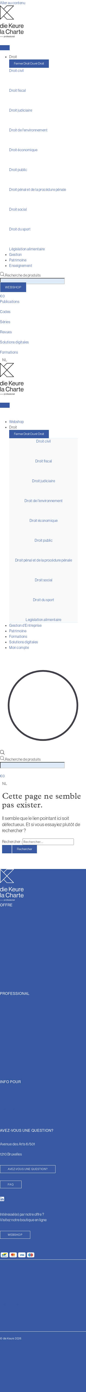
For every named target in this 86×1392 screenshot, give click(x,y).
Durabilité (7, 1060)
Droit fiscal (17, 90)
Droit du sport (20, 229)
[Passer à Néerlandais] (3, 360)
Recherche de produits (23, 275)
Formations (9, 352)
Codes (5, 311)
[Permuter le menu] (5, 47)
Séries (5, 321)
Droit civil (16, 70)
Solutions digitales (14, 342)
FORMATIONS (12, 1324)
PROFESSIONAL (14, 1305)
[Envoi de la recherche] (7, 849)
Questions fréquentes (17, 1046)
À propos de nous (13, 1007)
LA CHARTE (10, 1267)
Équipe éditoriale (13, 1020)
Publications (9, 301)
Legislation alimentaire (43, 619)
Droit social (18, 209)
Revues (6, 332)
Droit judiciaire (20, 110)
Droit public (18, 169)
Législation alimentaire (27, 249)
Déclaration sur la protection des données (32, 1370)
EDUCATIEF (10, 1286)
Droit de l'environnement (28, 130)
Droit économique (23, 150)
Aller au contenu (12, 2)
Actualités (8, 1033)
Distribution (9, 1073)
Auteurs (6, 1095)
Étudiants (8, 1108)
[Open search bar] (2, 753)
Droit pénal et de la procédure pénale (37, 189)
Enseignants (10, 1122)
